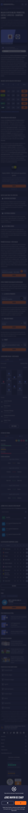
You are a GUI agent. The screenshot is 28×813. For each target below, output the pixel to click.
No (7, 803)
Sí (20, 803)
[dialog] (14, 406)
